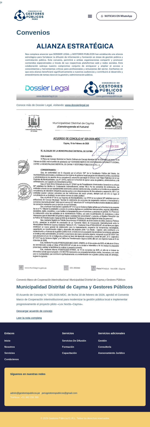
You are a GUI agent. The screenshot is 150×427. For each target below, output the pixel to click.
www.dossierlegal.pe (77, 105)
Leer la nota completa (29, 317)
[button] (90, 16)
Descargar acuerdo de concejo (34, 311)
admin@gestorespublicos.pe (25, 393)
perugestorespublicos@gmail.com (59, 393)
